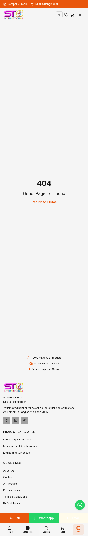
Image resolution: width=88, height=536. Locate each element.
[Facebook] (6, 420)
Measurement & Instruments (20, 446)
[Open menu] (80, 14)
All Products (10, 483)
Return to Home (44, 202)
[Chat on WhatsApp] (80, 505)
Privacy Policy (11, 490)
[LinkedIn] (15, 420)
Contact (8, 477)
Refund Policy (11, 503)
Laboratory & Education (17, 439)
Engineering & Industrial (17, 452)
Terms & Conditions (15, 496)
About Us (8, 470)
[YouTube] (24, 420)
